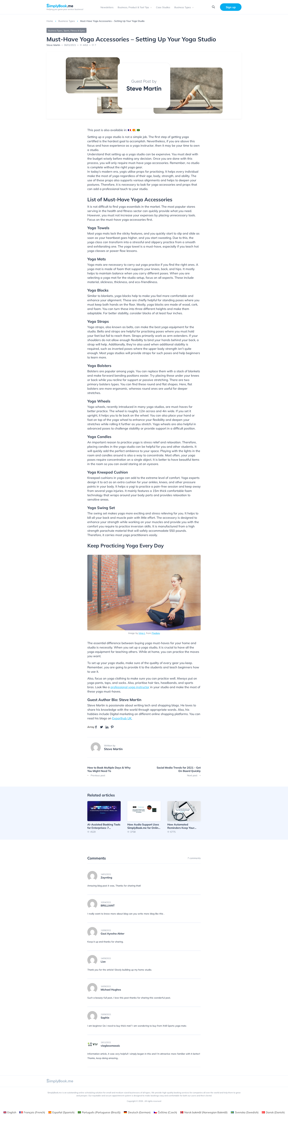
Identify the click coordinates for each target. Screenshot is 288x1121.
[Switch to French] (129, 130)
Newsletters (107, 7)
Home (49, 21)
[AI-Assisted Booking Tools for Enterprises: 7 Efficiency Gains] (104, 817)
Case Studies (163, 7)
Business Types (182, 7)
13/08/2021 (106, 930)
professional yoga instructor (129, 687)
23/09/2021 (106, 1014)
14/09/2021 (106, 958)
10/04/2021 (106, 902)
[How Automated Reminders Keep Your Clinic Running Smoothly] (184, 817)
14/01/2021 (106, 874)
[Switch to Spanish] (133, 130)
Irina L (142, 633)
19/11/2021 (106, 1042)
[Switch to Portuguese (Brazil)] (138, 130)
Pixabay (156, 633)
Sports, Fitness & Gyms (74, 30)
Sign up (231, 7)
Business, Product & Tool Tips (133, 7)
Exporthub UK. (122, 718)
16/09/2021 (106, 986)
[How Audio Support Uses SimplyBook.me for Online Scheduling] (144, 817)
